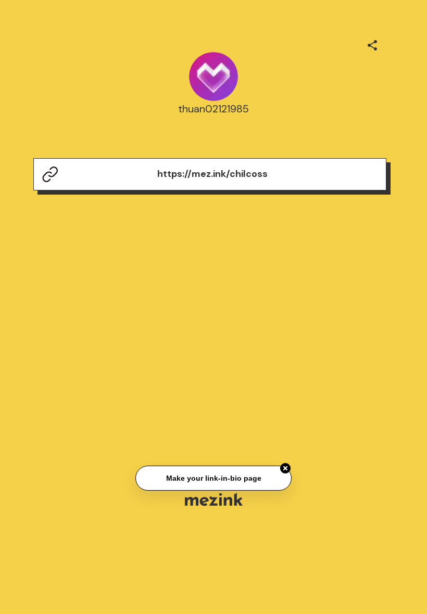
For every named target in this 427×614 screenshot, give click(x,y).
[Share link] (372, 44)
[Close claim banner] (285, 468)
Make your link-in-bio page (213, 478)
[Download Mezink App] (214, 499)
